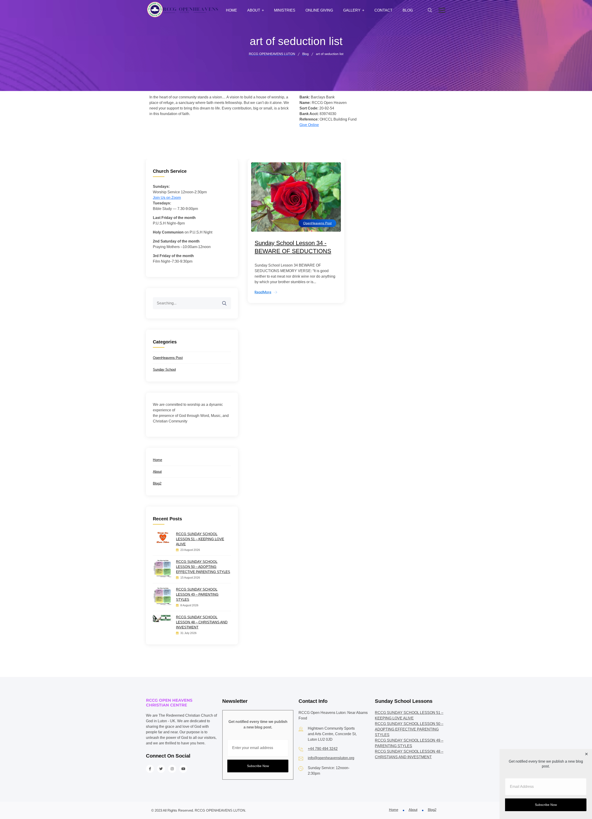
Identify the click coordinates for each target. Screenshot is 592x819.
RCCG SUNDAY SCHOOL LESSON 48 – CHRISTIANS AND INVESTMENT (202, 622)
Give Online (309, 125)
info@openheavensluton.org (331, 758)
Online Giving (319, 10)
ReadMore (263, 292)
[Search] (227, 300)
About (253, 10)
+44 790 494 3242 (323, 749)
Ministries (284, 10)
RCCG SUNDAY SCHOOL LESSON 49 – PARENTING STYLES (197, 594)
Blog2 (157, 483)
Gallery (352, 10)
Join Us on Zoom (167, 198)
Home (231, 10)
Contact (383, 10)
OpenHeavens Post (317, 223)
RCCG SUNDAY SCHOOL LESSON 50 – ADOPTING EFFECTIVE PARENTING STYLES (203, 567)
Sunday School (164, 369)
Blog (408, 10)
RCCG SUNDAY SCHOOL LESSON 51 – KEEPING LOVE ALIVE (200, 539)
